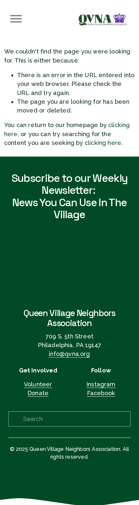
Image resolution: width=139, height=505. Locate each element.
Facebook (101, 393)
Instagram (101, 384)
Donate (37, 393)
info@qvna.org (69, 353)
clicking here (103, 142)
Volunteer (38, 384)
